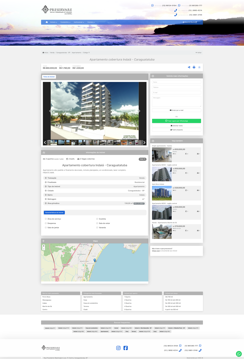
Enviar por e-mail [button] (177, 110)
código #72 (77, 328)
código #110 (63, 328)
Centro (45, 309)
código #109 (144, 331)
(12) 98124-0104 (169, 5)
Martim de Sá (47, 306)
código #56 (126, 328)
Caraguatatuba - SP (63, 52)
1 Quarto (127, 297)
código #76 (193, 328)
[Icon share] (118, 348)
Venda (52, 52)
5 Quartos (127, 309)
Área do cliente (189, 22)
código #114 (117, 331)
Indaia (45, 303)
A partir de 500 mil (171, 309)
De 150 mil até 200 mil (172, 300)
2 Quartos (127, 300)
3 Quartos (127, 303)
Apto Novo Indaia (158, 184)
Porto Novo (46, 297)
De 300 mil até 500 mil (173, 306)
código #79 (160, 328)
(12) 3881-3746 (195, 15)
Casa (85, 300)
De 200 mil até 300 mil (173, 303)
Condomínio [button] (65, 22)
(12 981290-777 (195, 5)
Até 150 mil (169, 297)
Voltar (199, 52)
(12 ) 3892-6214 (195, 10)
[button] (50, 111)
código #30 (106, 328)
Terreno (86, 306)
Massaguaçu (47, 300)
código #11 (50, 328)
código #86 (79, 331)
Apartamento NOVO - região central (164, 165)
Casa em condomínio (90, 303)
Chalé (85, 309)
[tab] (49, 77)
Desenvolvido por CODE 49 (195, 358)
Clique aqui (156, 251)
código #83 (165, 331)
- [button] (43, 248)
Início (46, 52)
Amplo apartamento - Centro (162, 146)
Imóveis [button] (52, 22)
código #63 (92, 331)
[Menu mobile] (47, 22)
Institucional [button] (78, 22)
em (143, 328)
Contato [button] (90, 22)
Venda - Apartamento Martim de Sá (164, 223)
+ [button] (43, 246)
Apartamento (76, 52)
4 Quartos (127, 306)
